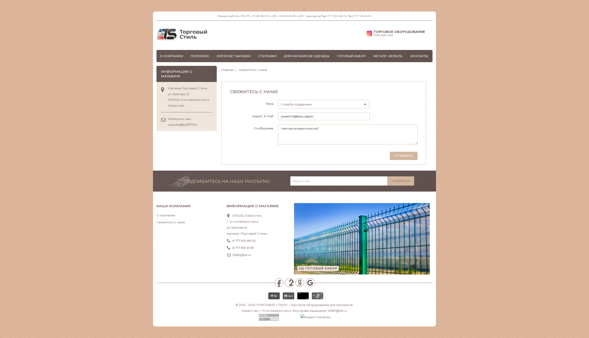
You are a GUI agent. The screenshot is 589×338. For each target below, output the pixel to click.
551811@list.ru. (337, 310)
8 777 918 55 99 (361, 16)
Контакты (419, 56)
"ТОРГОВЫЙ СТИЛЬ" (272, 305)
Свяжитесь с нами (170, 222)
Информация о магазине (253, 206)
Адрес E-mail (262, 116)
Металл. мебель (388, 56)
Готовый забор (351, 56)
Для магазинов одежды (306, 56)
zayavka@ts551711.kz (183, 124)
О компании (171, 56)
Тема (269, 103)
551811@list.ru (241, 255)
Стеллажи (267, 56)
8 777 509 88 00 (336, 16)
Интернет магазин (234, 56)
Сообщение (263, 128)
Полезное (200, 56)
